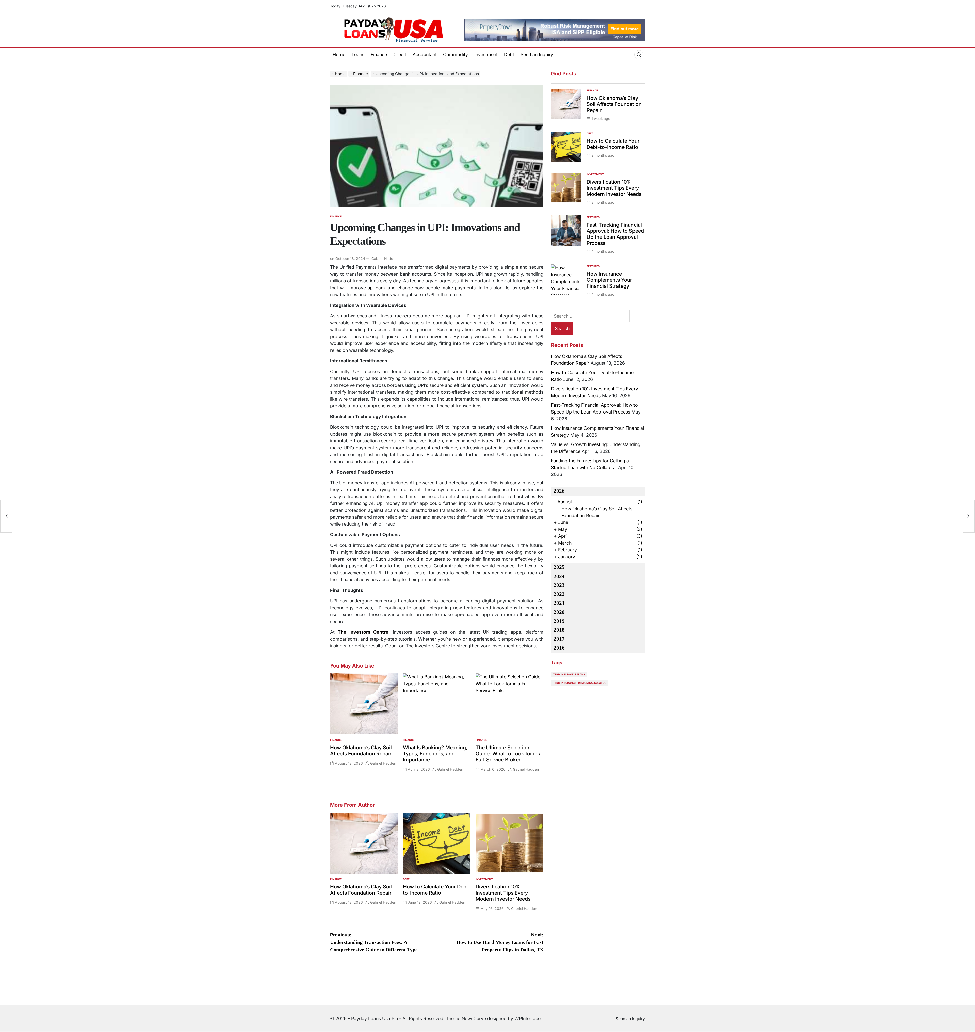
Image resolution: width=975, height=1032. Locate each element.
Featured (593, 217)
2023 (559, 585)
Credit (399, 54)
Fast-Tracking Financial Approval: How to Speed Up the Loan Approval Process (615, 234)
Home (339, 54)
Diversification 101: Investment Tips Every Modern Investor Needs (503, 893)
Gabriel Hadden (384, 258)
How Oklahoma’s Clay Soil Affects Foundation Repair (361, 750)
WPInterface (527, 1018)
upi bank (376, 287)
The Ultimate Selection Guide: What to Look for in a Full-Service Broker (509, 753)
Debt (509, 54)
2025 (559, 567)
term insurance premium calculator (579, 682)
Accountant (425, 54)
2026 (559, 491)
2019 (559, 621)
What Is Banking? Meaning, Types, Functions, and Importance (435, 753)
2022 (559, 594)
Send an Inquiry (537, 54)
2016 (559, 648)
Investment (486, 54)
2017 (559, 639)
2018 (559, 630)
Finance (379, 54)
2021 (559, 603)
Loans (358, 54)
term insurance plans (569, 674)
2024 (559, 576)
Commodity (455, 54)
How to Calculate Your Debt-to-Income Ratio (436, 890)
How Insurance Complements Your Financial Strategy (609, 280)
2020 (559, 612)
